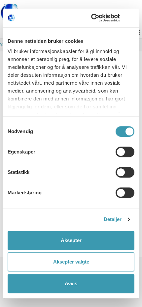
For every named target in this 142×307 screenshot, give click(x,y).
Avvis (71, 283)
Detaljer (113, 219)
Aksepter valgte (71, 262)
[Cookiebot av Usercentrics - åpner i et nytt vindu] (105, 18)
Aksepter (71, 240)
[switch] (125, 152)
